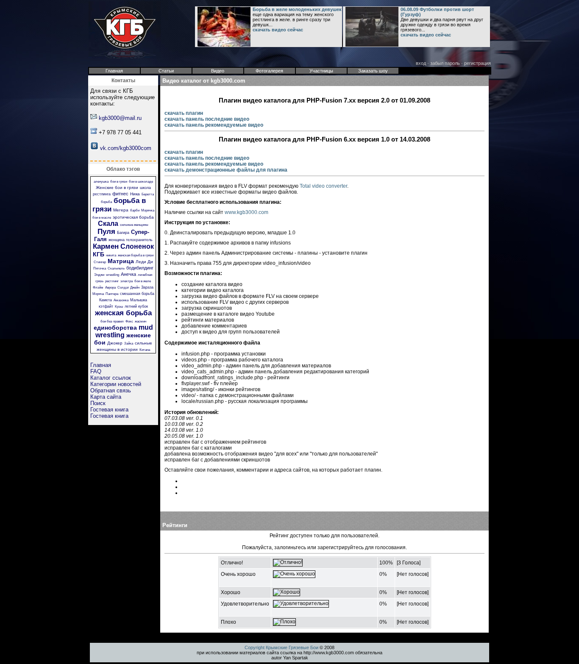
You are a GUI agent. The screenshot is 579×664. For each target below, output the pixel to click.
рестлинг (112, 281)
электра (126, 281)
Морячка (147, 210)
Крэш (119, 306)
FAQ (95, 371)
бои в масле (101, 217)
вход (421, 63)
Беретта (148, 194)
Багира (123, 233)
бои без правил (112, 321)
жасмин (140, 321)
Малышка (138, 300)
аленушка (101, 181)
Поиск (98, 403)
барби (134, 210)
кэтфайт (106, 306)
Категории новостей (115, 384)
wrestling (112, 275)
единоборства (115, 327)
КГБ (98, 254)
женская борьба (123, 313)
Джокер (114, 343)
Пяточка (99, 268)
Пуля (106, 232)
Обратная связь (110, 390)
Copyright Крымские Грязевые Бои (281, 647)
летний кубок (136, 306)
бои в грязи (118, 181)
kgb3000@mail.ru (120, 118)
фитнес (120, 193)
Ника (135, 194)
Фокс (129, 321)
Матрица (121, 261)
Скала (108, 223)
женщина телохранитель (131, 240)
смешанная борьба (137, 294)
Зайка (128, 343)
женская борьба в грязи (135, 255)
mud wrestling (124, 331)
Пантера (112, 294)
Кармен (106, 246)
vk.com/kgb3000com (125, 148)
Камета (105, 300)
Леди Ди (144, 261)
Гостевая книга (109, 409)
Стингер (100, 262)
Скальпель (116, 268)
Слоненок (137, 246)
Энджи (99, 275)
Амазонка (121, 300)
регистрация (477, 63)
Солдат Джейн (128, 287)
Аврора (110, 287)
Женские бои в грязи (117, 187)
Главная (100, 365)
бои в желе (142, 281)
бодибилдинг (139, 267)
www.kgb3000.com (246, 212)
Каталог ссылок (110, 378)
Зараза (147, 287)
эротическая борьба (133, 217)
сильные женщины (134, 225)
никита (111, 255)
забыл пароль (445, 63)
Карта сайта (105, 397)
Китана (144, 350)
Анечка (128, 274)
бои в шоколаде (141, 181)
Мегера (120, 210)
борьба (106, 202)
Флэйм (98, 287)
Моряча (98, 294)
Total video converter (323, 186)
